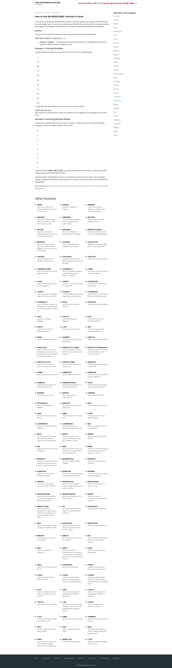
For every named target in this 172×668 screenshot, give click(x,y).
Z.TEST (90, 639)
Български (117, 16)
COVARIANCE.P (93, 292)
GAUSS (90, 383)
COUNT (39, 281)
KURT (90, 403)
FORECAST (91, 337)
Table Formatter (104, 658)
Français (116, 43)
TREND (64, 617)
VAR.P (39, 627)
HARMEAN (91, 393)
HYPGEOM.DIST (42, 403)
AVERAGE (65, 205)
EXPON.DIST (92, 302)
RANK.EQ (65, 536)
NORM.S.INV (66, 471)
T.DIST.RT (40, 602)
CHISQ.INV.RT (67, 257)
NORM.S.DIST (41, 471)
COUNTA (65, 281)
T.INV (64, 602)
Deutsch (116, 47)
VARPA (39, 639)
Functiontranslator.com (47, 2)
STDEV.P (90, 565)
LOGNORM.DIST (42, 424)
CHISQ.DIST (66, 242)
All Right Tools (117, 658)
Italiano (116, 62)
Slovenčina (117, 97)
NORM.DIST (92, 459)
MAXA (39, 434)
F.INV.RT (40, 327)
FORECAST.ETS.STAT (44, 362)
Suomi (115, 39)
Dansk (115, 28)
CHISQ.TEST (92, 257)
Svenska (116, 108)
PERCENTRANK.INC (69, 494)
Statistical (48, 13)
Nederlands (117, 31)
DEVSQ (64, 302)
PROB (39, 523)
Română (116, 85)
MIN (38, 446)
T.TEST (39, 617)
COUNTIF (40, 292)
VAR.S (64, 627)
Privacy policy (46, 658)
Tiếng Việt (116, 124)
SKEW (39, 548)
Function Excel (39, 13)
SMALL (39, 565)
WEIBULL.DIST (67, 639)
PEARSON (40, 482)
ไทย (114, 112)
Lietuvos (116, 70)
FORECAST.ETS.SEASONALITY (98, 347)
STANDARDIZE (67, 565)
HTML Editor (57, 658)
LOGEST (90, 413)
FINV (89, 327)
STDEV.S (40, 575)
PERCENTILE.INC (93, 482)
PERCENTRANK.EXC (43, 494)
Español (116, 104)
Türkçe (115, 116)
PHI (63, 506)
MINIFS (90, 446)
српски (115, 93)
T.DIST (64, 590)
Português (117, 81)
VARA (89, 627)
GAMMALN (41, 383)
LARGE (39, 413)
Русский (116, 89)
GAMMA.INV (92, 372)
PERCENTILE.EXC (68, 482)
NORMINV (91, 471)
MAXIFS (65, 434)
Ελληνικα (116, 51)
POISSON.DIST (93, 506)
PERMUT (91, 494)
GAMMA (40, 372)
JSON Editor (80, 658)
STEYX (39, 590)
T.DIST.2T (91, 590)
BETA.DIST (91, 217)
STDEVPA (91, 575)
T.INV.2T (91, 602)
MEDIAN (90, 434)
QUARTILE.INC (93, 523)
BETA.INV (40, 230)
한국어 (115, 135)
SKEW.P (64, 548)
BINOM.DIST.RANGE (94, 230)
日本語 (115, 131)
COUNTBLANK (93, 281)
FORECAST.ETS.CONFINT (70, 347)
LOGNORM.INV (67, 424)
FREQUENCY (92, 362)
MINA (64, 446)
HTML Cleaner (92, 658)
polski (115, 78)
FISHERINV (66, 337)
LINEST (64, 413)
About (36, 658)
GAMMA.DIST (67, 372)
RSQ (89, 536)
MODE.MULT (41, 459)
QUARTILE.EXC (67, 523)
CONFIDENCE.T (67, 269)
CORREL (90, 269)
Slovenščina (117, 101)
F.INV (89, 317)
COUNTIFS (66, 292)
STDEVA (65, 575)
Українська (117, 120)
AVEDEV (39, 205)
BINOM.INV (41, 242)
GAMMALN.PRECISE (69, 383)
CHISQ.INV (40, 257)
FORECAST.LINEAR (68, 362)
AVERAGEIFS (66, 217)
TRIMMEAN (92, 617)
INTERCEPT (66, 403)
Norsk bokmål (118, 74)
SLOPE (90, 548)
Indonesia (116, 58)
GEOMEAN (40, 393)
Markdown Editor (69, 658)
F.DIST (39, 317)
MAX (89, 424)
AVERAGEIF (40, 217)
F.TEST (64, 327)
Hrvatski (116, 20)
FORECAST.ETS (42, 347)
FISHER (39, 337)
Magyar (116, 54)
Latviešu (116, 66)
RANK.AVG (40, 536)
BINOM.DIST (66, 230)
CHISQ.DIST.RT (93, 242)
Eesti (115, 35)
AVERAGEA (91, 205)
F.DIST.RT (65, 317)
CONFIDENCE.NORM (44, 269)
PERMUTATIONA (43, 506)
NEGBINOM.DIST (68, 459)
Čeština (115, 24)
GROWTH (65, 393)
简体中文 (116, 128)
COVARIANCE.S (42, 302)
